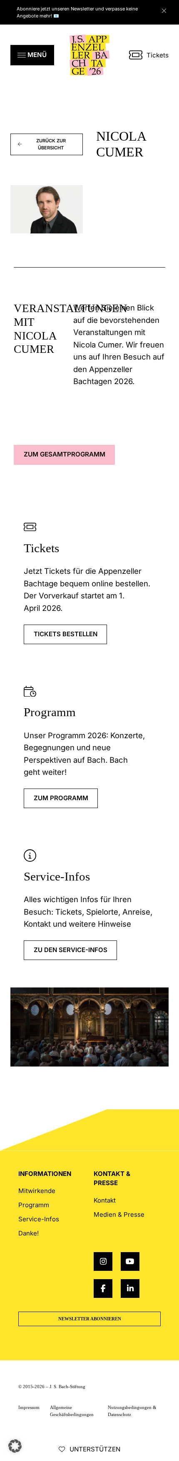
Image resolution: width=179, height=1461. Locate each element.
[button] (32, 55)
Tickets (158, 55)
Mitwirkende (36, 1191)
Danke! (28, 1233)
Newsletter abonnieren (89, 1318)
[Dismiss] (168, 8)
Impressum (29, 1407)
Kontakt (105, 1200)
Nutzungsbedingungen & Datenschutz (132, 1411)
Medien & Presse (119, 1214)
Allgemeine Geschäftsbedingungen (72, 1411)
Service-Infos (57, 876)
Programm (50, 712)
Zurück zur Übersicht (51, 144)
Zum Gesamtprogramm (64, 454)
